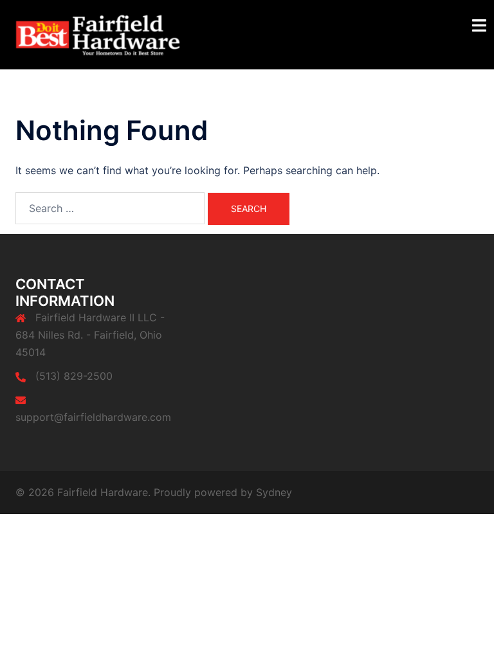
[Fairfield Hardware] (111, 33)
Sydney (274, 492)
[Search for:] (110, 208)
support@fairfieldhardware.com (93, 417)
